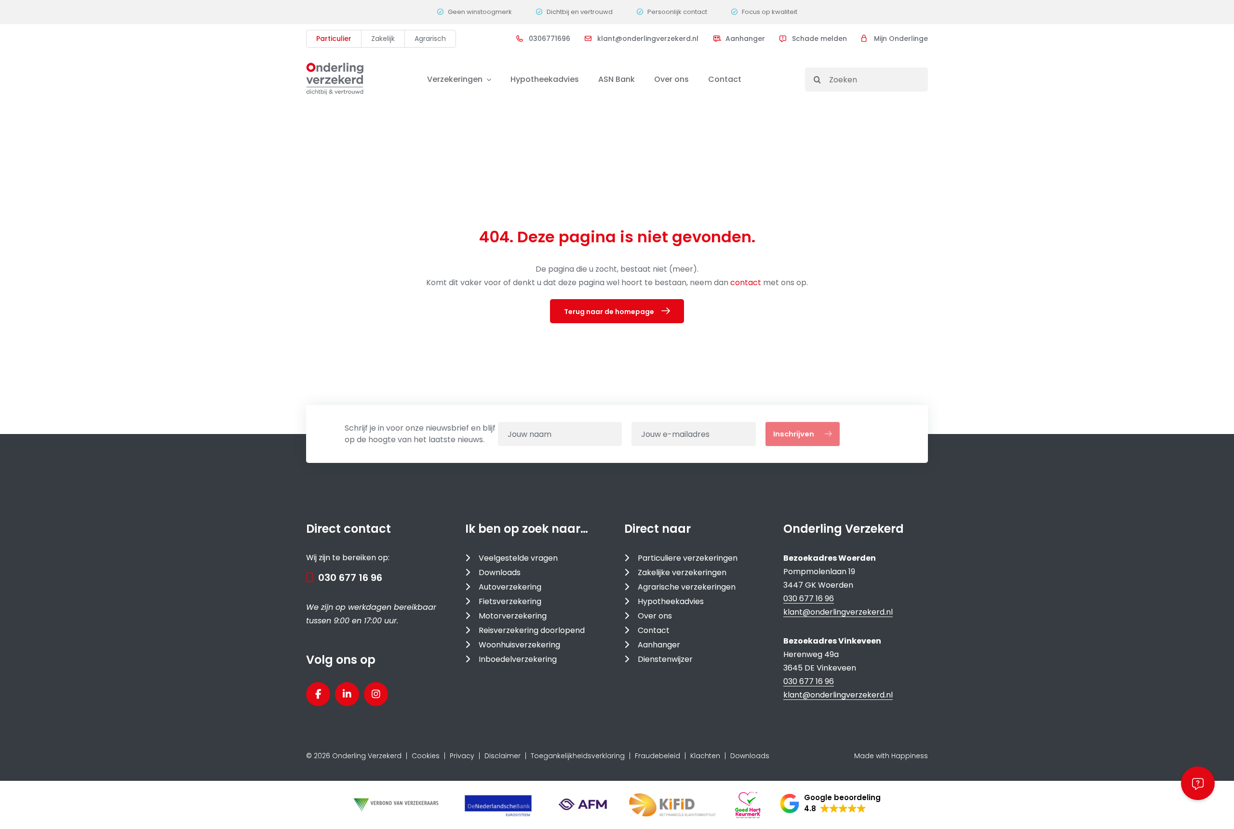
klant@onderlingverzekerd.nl (838, 612)
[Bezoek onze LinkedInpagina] (347, 694)
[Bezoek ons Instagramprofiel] (376, 694)
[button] (830, 803)
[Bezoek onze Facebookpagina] (318, 694)
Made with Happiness (891, 756)
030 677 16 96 (350, 577)
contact (746, 282)
